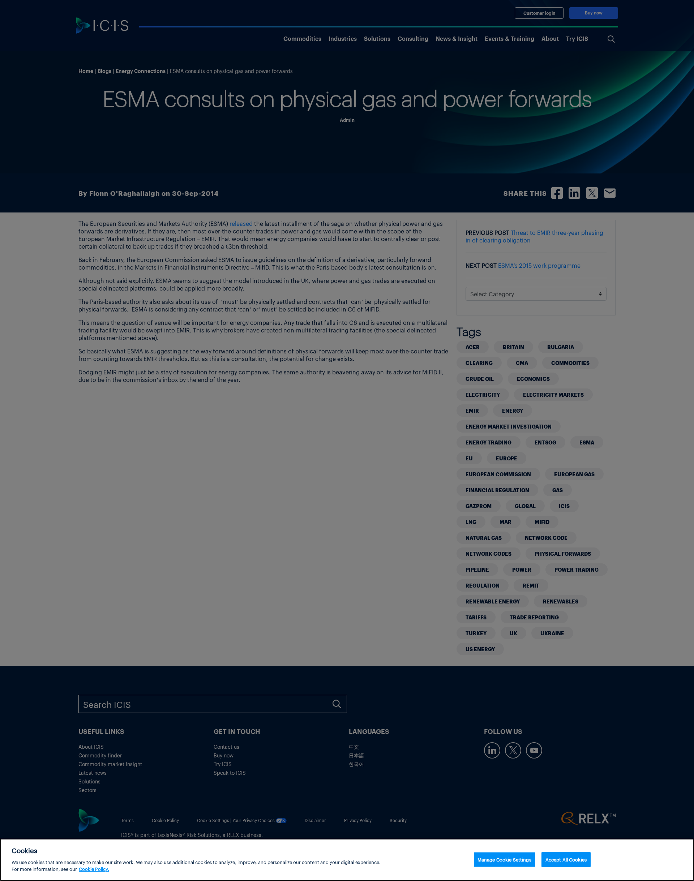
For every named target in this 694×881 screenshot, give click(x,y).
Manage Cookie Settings (504, 859)
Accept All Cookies (566, 859)
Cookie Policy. (94, 869)
